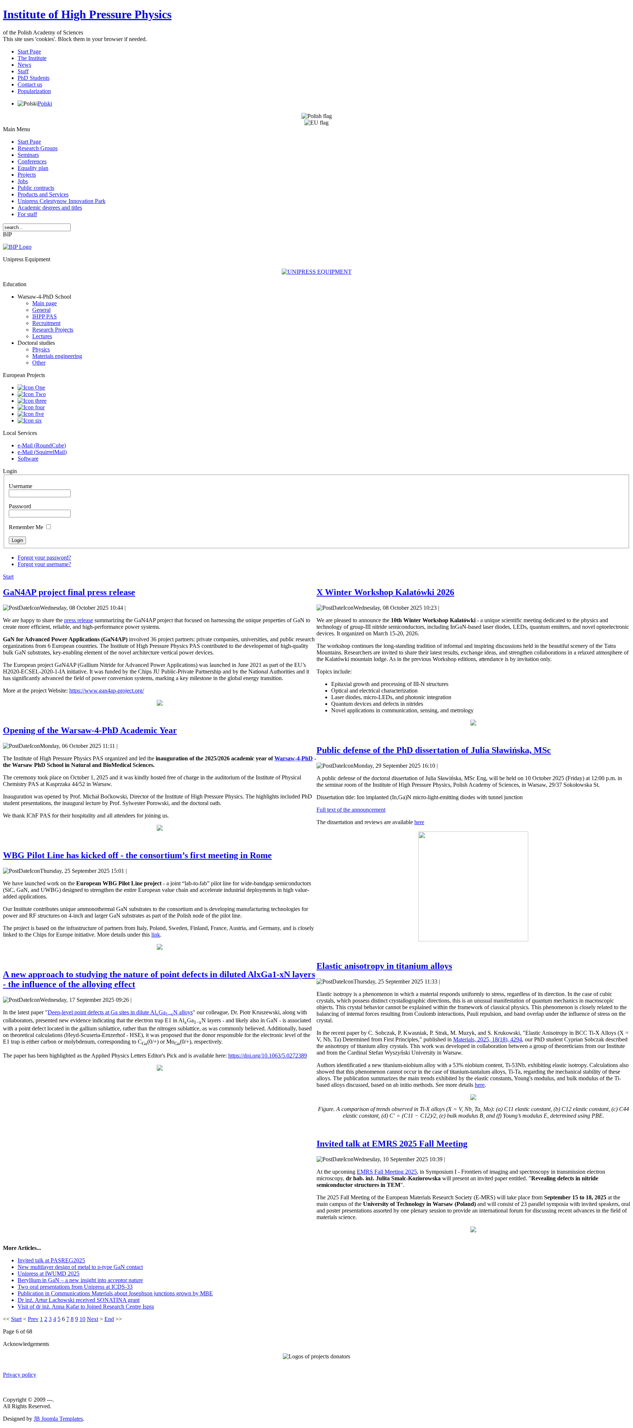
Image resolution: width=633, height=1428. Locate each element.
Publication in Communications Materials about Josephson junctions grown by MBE (115, 1293)
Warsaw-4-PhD (293, 758)
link (155, 934)
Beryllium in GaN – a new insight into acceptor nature (80, 1280)
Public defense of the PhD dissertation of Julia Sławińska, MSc (433, 750)
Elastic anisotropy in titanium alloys (384, 966)
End (109, 1319)
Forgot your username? (44, 564)
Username (20, 486)
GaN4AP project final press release (69, 592)
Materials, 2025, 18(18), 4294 (487, 1039)
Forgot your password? (44, 557)
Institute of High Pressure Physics (87, 14)
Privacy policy (19, 1375)
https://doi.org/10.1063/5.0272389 (267, 1055)
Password (20, 506)
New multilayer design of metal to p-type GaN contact (80, 1267)
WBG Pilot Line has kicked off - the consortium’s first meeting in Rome (137, 855)
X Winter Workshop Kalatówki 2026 (385, 592)
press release (78, 620)
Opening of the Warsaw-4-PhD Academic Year (90, 730)
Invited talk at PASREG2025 (51, 1260)
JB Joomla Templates (58, 1419)
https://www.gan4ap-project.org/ (106, 690)
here (419, 822)
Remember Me (26, 527)
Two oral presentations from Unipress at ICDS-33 (75, 1287)
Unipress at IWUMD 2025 (48, 1273)
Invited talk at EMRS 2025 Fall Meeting (391, 1143)
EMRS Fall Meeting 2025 (387, 1172)
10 (82, 1319)
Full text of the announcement (350, 810)
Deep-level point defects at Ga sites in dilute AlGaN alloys (120, 1012)
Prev (33, 1319)
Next (92, 1319)
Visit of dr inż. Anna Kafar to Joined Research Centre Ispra (86, 1306)
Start (8, 576)
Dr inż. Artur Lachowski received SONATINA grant (79, 1300)
